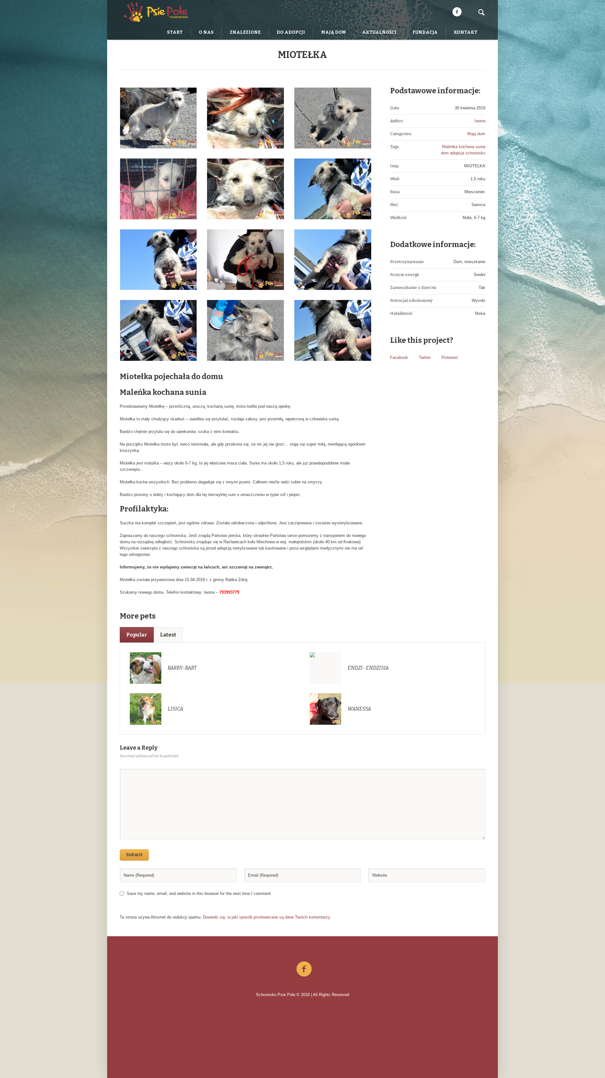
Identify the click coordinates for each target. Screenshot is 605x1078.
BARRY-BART (182, 668)
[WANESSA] (325, 708)
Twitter (425, 357)
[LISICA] (145, 708)
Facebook (399, 357)
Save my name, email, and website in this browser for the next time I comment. (199, 893)
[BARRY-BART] (145, 668)
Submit (134, 854)
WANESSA (359, 709)
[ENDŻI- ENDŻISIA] (325, 668)
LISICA (175, 709)
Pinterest (449, 357)
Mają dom (476, 133)
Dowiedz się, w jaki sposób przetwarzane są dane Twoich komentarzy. (267, 917)
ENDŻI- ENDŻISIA (368, 668)
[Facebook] (457, 12)
